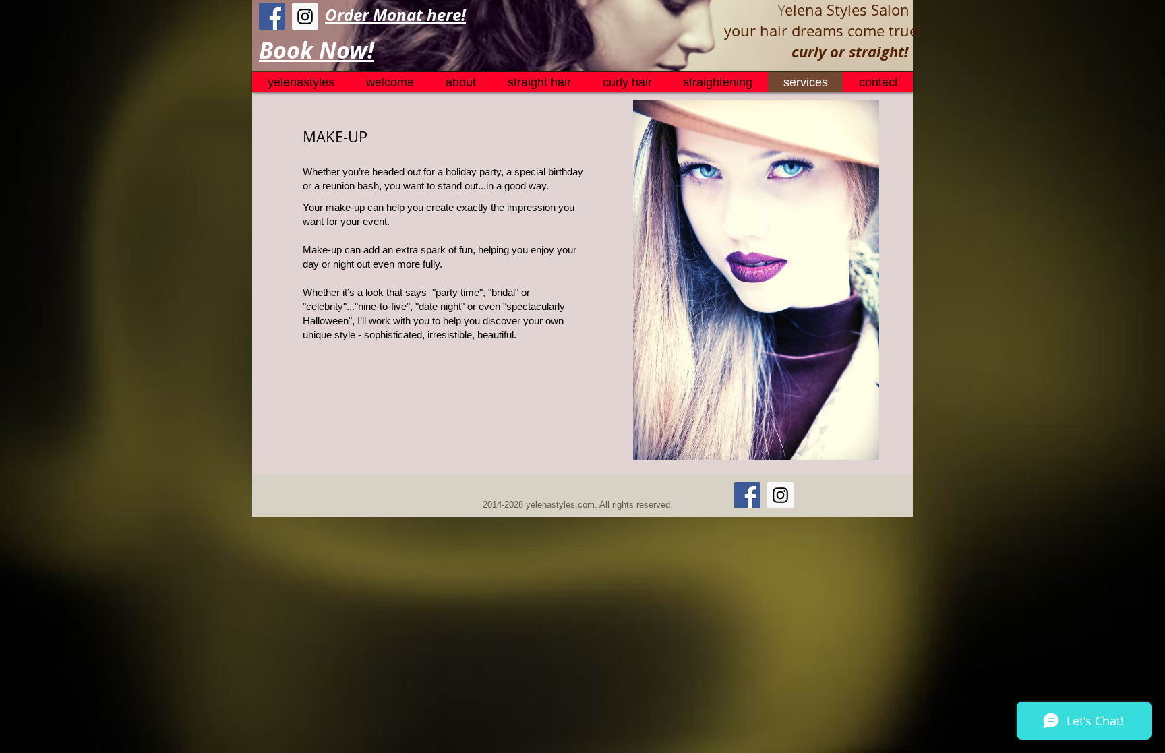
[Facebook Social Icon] (272, 16)
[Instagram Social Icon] (305, 16)
